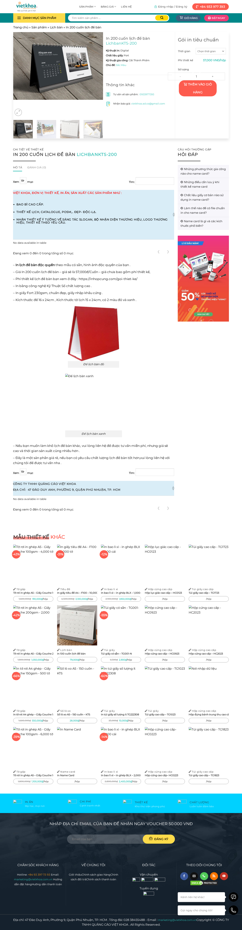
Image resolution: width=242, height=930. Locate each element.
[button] (173, 214)
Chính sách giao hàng (96, 874)
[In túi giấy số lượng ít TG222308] (121, 686)
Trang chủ (20, 27)
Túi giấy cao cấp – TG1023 (160, 714)
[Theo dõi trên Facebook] (184, 876)
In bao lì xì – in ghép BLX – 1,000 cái (121, 592)
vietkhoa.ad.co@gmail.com (148, 103)
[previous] (19, 70)
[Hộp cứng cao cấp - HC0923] (165, 625)
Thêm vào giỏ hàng (200, 88)
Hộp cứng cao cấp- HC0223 (161, 775)
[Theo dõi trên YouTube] (224, 876)
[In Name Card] (77, 747)
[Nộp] (161, 18)
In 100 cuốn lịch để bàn (71, 653)
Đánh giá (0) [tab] (36, 167)
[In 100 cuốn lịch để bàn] (77, 625)
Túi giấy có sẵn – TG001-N (116, 653)
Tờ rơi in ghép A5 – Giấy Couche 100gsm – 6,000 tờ (33, 775)
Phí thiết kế (185, 60)
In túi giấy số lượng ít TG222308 (120, 714)
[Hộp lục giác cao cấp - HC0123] (165, 565)
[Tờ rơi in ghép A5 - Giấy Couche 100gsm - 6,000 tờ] (33, 747)
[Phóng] (18, 112)
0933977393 (147, 94)
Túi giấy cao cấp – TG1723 (204, 592)
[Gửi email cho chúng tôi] (194, 876)
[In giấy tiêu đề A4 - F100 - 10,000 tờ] (77, 565)
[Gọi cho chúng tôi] (204, 876)
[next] (96, 70)
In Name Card (65, 775)
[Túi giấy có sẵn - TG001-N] (121, 625)
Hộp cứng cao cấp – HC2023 (206, 653)
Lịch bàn (56, 27)
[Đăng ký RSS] (214, 876)
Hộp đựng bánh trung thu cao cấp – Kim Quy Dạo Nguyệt (209, 714)
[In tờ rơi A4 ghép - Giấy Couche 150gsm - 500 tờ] (33, 686)
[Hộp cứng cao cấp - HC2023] (209, 625)
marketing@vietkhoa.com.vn (33, 879)
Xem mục (23, 181)
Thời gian (184, 51)
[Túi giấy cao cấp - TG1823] (209, 747)
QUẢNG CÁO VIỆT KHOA (110, 924)
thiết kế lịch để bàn (37, 279)
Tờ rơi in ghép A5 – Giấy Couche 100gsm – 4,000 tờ (33, 592)
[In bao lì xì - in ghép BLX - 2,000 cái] (121, 747)
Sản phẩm (39, 27)
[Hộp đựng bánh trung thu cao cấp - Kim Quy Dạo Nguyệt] (209, 686)
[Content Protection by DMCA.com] (204, 883)
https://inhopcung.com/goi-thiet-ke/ (108, 279)
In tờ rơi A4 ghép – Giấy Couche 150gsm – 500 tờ (33, 714)
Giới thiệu (75, 874)
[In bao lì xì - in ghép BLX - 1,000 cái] (121, 565)
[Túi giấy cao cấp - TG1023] (165, 686)
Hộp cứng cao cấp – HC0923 (162, 653)
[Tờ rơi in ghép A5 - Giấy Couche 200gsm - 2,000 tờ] (33, 625)
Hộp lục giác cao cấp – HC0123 (163, 592)
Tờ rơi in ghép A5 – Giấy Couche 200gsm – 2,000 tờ (33, 653)
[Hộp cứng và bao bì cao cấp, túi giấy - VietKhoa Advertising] (32, 6)
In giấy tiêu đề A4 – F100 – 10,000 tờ (77, 592)
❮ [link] (158, 251)
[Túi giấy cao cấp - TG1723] (209, 565)
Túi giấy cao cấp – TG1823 (204, 775)
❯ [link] (168, 251)
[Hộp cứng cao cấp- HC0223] (165, 747)
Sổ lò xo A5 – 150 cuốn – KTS (73, 714)
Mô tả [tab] (17, 167)
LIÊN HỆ (126, 6)
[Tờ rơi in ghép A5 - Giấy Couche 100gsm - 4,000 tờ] (33, 565)
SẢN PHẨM (86, 6)
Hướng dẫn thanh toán (47, 884)
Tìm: (132, 182)
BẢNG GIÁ (107, 6)
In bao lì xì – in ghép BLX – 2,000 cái (121, 775)
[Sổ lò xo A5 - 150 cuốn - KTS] (77, 686)
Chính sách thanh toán (101, 879)
